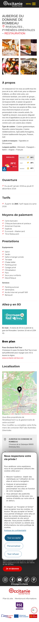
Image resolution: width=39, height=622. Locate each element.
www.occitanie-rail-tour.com (12, 358)
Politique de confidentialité (15, 530)
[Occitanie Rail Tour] (14, 324)
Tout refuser (13, 554)
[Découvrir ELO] (34, 610)
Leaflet (12, 414)
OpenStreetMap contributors (28, 414)
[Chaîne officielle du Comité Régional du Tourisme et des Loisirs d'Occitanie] (19, 579)
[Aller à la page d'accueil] (12, 4)
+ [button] (5, 374)
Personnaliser (13, 546)
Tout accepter (14, 538)
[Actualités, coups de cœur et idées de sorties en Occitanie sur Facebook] (12, 579)
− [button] (5, 377)
